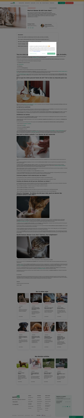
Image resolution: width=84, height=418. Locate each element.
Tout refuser (43, 53)
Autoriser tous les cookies (51, 53)
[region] (42, 49)
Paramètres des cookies (33, 53)
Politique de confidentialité (36, 51)
